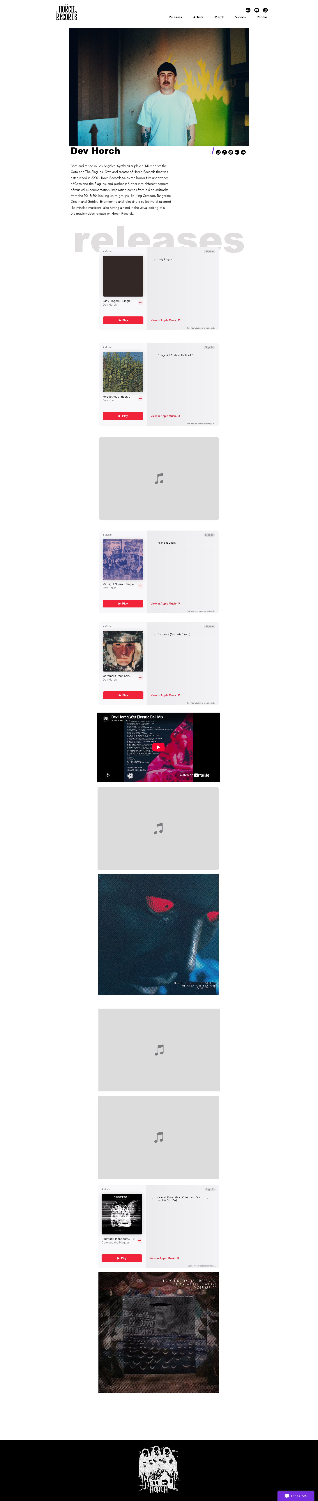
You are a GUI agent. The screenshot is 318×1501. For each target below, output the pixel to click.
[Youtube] (256, 10)
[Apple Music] (224, 152)
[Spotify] (230, 152)
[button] (198, 17)
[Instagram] (265, 10)
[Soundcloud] (243, 152)
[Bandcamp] (248, 10)
